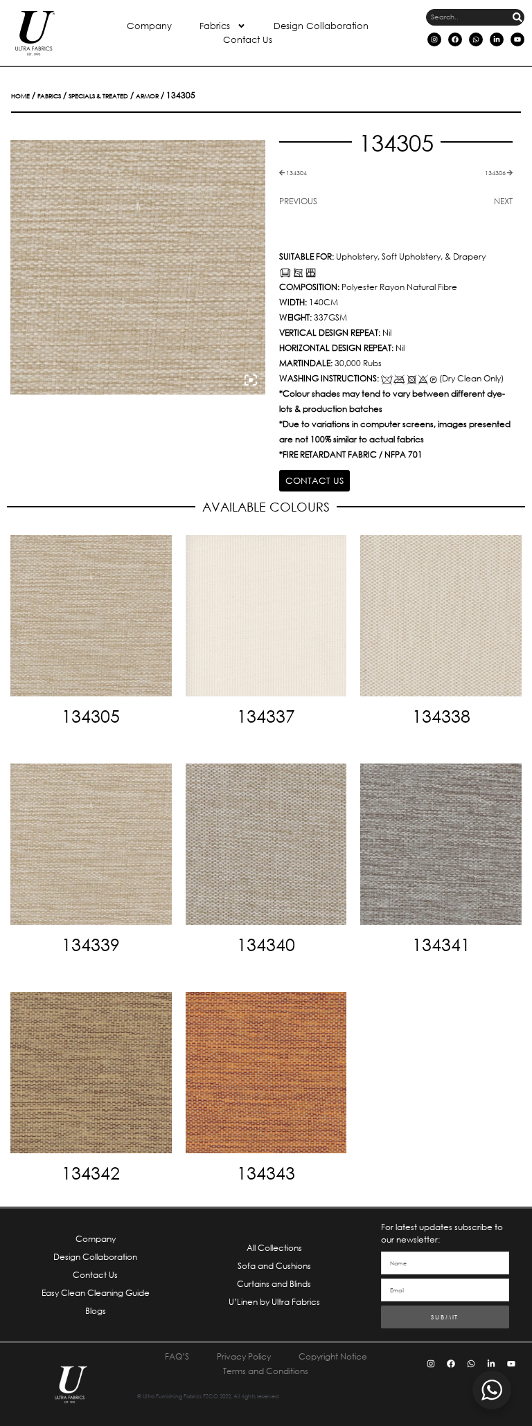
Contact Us (247, 40)
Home (20, 95)
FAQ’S (177, 1356)
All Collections (274, 1248)
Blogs (95, 1311)
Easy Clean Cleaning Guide (96, 1293)
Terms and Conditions (265, 1371)
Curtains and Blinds (274, 1284)
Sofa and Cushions (274, 1266)
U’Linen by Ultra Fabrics (274, 1302)
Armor (147, 95)
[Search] (517, 17)
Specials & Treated (98, 95)
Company (149, 26)
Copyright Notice (333, 1356)
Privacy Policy (244, 1356)
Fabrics (215, 26)
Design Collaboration (321, 26)
